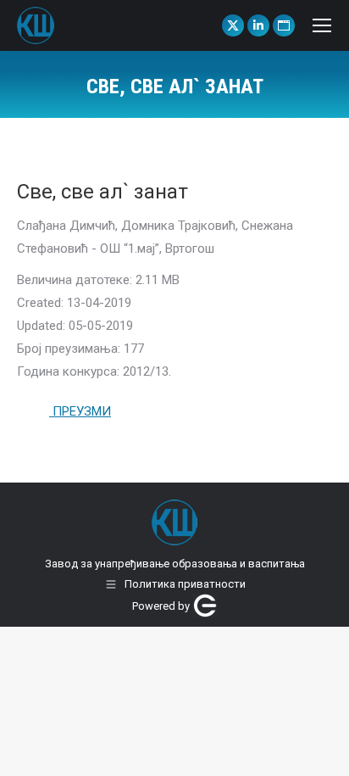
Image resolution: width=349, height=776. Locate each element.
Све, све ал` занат (102, 192)
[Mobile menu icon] (322, 25)
